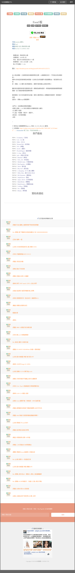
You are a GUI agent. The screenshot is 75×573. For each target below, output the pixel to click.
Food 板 (37, 22)
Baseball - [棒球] (22, 157)
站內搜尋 (62, 2)
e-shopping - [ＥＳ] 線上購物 (26, 171)
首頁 (31, 37)
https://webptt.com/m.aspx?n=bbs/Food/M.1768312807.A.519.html (38, 128)
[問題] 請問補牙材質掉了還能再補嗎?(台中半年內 (27, 408)
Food (36, 37)
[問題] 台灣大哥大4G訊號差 (21, 488)
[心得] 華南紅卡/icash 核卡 (20, 422)
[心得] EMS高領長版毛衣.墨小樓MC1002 (25, 247)
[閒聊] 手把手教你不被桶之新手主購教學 (25, 379)
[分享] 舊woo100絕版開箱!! (21, 335)
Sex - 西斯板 (21, 188)
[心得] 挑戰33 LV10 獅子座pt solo (22, 371)
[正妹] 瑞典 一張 (17, 239)
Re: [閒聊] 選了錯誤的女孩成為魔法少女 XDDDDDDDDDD (30, 232)
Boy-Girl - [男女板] (23, 168)
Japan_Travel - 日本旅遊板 (25, 179)
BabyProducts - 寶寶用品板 (25, 184)
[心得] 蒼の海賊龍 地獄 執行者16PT (23, 357)
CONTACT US (45, 561)
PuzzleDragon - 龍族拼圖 (24, 151)
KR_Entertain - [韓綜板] (24, 175)
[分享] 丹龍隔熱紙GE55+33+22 (22, 254)
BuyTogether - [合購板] (24, 164)
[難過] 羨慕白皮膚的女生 (20, 305)
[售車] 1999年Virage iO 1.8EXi (21, 364)
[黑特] (14, 320)
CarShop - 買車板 (23, 186)
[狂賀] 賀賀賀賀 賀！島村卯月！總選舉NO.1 (26, 298)
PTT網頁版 (53, 2)
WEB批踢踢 (38, 561)
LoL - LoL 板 (20, 140)
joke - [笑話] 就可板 (22, 155)
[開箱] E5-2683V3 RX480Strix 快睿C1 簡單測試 (26, 349)
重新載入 (45, 25)
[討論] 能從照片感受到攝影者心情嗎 (23, 291)
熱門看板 (38, 25)
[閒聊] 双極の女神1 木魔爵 (20, 276)
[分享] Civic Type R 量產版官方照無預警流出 (26, 386)
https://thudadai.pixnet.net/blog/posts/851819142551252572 (33, 68)
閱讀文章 (15, 313)
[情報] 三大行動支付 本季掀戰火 (22, 445)
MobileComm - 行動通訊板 (25, 162)
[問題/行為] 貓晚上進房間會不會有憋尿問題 (26, 225)
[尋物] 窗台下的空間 (19, 269)
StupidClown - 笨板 (23, 177)
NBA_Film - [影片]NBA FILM (26, 173)
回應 (32, 25)
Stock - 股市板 (22, 166)
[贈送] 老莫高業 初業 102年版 (21, 437)
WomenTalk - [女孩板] (23, 144)
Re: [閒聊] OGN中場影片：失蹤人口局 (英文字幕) (27, 481)
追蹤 (28, 25)
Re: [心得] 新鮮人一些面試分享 (22, 459)
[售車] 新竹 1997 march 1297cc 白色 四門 (25, 283)
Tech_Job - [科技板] (23, 159)
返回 (37, 39)
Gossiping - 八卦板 (22, 137)
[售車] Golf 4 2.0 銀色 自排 (20, 393)
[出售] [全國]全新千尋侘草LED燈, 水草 (24, 496)
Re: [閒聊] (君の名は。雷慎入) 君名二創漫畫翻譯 (27, 474)
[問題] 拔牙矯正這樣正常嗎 (21, 430)
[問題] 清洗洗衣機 (18, 261)
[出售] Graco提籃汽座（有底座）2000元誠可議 (26, 401)
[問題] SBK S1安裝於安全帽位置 (22, 327)
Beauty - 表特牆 (22, 190)
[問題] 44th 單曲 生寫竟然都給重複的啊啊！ (26, 415)
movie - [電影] (21, 148)
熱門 (71, 2)
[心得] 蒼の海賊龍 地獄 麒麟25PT (22, 466)
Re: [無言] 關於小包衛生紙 (20, 342)
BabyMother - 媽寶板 (24, 182)
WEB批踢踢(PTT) (7, 2)
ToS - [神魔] (20, 146)
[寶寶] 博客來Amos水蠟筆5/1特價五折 (24, 452)
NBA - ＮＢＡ (21, 142)
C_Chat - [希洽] (21, 153)
